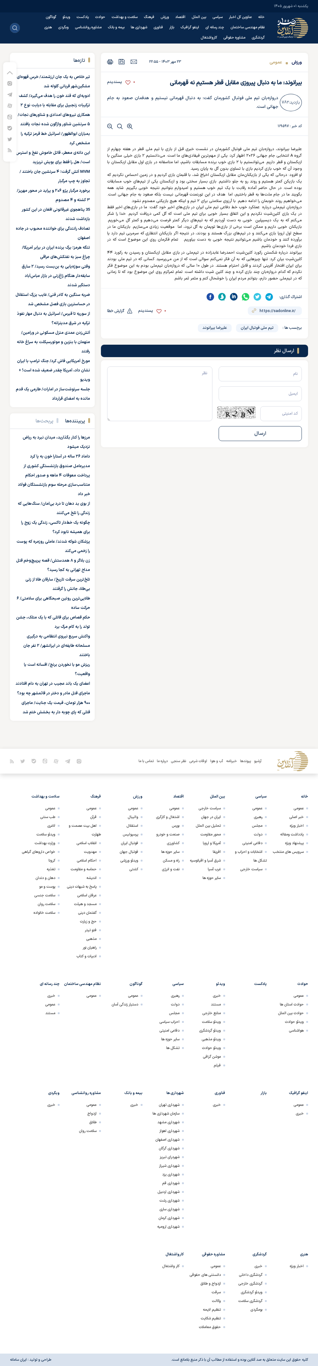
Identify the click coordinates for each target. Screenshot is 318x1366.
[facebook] (210, 297)
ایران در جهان (211, 817)
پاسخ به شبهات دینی (82, 887)
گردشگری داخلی (250, 1275)
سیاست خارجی (251, 869)
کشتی (133, 869)
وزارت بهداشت (44, 843)
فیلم (217, 1065)
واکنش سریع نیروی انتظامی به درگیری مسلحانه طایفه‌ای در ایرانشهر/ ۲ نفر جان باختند (56, 645)
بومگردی (256, 1310)
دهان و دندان (45, 878)
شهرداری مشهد (168, 1122)
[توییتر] (9, 139)
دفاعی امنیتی (252, 843)
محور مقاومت (210, 834)
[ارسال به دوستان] (133, 61)
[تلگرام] (9, 94)
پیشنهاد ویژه (294, 843)
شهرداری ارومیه (168, 1227)
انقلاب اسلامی (86, 843)
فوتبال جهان (129, 852)
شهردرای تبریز (169, 1157)
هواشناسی (296, 1030)
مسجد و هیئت (85, 904)
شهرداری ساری (169, 1209)
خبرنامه (231, 761)
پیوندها (245, 761)
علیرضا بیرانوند (214, 328)
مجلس (257, 826)
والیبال (133, 817)
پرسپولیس (130, 834)
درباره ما (162, 761)
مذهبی (91, 939)
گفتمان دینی (87, 913)
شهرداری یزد (170, 1174)
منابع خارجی (211, 1013)
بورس (175, 826)
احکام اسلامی (87, 860)
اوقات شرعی (198, 761)
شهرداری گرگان (169, 1148)
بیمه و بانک (116, 27)
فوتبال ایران (129, 843)
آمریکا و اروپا (212, 843)
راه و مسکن (171, 860)
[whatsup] (246, 297)
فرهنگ (149, 17)
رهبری (258, 817)
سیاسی (217, 17)
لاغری (51, 826)
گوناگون (51, 17)
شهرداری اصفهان (167, 1140)
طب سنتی (47, 817)
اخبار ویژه (297, 826)
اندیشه (91, 878)
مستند (216, 1004)
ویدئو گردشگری (210, 1030)
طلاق (93, 1122)
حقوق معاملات (210, 1327)
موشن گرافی (212, 1057)
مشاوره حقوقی (234, 37)
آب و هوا (216, 761)
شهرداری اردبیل (168, 1192)
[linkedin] (234, 297)
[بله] (9, 128)
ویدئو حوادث (294, 1022)
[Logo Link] (292, 28)
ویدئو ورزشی (129, 860)
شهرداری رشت (169, 1200)
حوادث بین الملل (291, 1013)
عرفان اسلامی (87, 895)
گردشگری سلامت (250, 1301)
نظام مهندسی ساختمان (247, 27)
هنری (48, 27)
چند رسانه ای (214, 27)
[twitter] (257, 297)
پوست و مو (47, 887)
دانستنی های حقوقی (205, 1275)
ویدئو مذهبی (211, 1039)
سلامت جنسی (44, 895)
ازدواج (92, 1113)
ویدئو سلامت (45, 834)
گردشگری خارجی (250, 1283)
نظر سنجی (178, 761)
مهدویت (90, 852)
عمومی (276, 62)
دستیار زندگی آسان (124, 1004)
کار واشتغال (170, 1266)
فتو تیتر (91, 930)
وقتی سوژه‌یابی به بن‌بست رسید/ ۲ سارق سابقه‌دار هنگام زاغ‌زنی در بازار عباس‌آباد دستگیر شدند (56, 276)
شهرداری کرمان (168, 1218)
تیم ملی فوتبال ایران (257, 328)
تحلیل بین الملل (208, 826)
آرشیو (257, 761)
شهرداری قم (170, 1183)
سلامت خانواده (44, 913)
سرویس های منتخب (288, 852)
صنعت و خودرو (167, 834)
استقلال (132, 826)
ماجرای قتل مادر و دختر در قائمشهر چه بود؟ (53, 693)
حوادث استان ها (292, 1004)
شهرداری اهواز (169, 1131)
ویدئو (66, 17)
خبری (217, 996)
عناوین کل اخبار (240, 17)
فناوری (158, 27)
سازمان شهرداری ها (165, 1113)
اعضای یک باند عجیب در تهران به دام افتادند (53, 684)
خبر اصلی (296, 817)
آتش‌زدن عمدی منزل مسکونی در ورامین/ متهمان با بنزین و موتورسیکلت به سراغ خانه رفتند (53, 342)
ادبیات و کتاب (86, 956)
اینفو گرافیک (189, 27)
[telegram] (269, 297)
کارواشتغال (209, 37)
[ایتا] (9, 116)
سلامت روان (46, 904)
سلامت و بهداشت (124, 17)
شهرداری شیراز (169, 1166)
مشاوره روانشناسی (88, 27)
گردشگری (258, 37)
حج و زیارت (88, 921)
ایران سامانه (18, 1360)
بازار (171, 27)
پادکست (82, 17)
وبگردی (63, 27)
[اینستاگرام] (9, 83)
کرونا (51, 860)
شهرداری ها (139, 27)
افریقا (217, 852)
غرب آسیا (214, 869)
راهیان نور (90, 947)
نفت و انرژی (170, 869)
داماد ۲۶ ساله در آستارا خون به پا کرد (60, 456)
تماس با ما (146, 761)
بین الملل (199, 17)
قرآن (93, 817)
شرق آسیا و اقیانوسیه (205, 860)
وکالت (216, 1301)
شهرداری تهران (169, 1105)
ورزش (165, 17)
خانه (261, 17)
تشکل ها (172, 1048)
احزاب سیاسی (169, 1022)
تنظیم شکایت (211, 1318)
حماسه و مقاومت (83, 869)
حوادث (100, 17)
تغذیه (51, 869)
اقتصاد (180, 17)
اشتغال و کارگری (167, 817)
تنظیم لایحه (212, 1310)
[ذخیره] (122, 61)
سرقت (216, 1292)
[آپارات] (9, 105)
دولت (258, 834)
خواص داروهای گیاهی (38, 852)
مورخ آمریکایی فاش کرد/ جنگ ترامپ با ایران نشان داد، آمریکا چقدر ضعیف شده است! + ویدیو (53, 370)
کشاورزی (173, 843)
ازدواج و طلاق (210, 1283)
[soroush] (222, 297)
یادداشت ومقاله (292, 834)
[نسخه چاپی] (110, 61)
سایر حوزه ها (211, 878)
